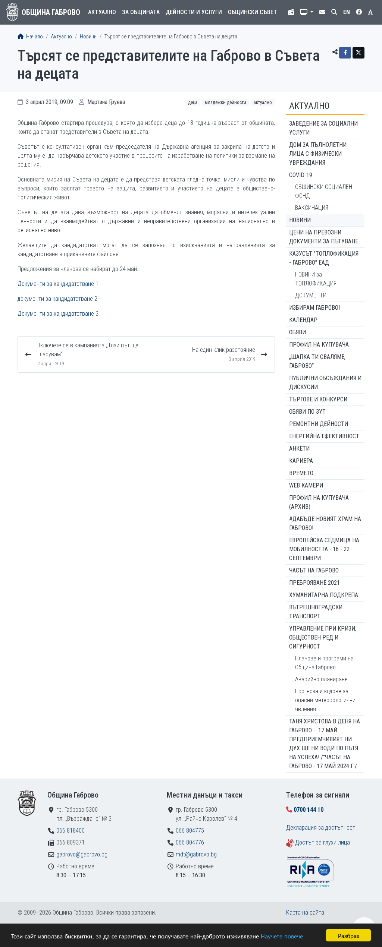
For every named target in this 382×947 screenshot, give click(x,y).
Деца (192, 102)
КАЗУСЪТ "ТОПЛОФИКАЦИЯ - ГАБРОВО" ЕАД (323, 258)
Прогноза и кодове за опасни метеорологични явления (325, 700)
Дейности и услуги (194, 12)
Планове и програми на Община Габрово (324, 663)
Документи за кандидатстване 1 (58, 283)
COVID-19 (300, 175)
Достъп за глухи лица (322, 842)
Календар (303, 319)
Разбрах (348, 935)
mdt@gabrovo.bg (196, 854)
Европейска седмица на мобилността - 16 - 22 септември (324, 549)
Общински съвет (252, 12)
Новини (88, 37)
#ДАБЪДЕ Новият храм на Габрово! (325, 523)
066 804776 (190, 842)
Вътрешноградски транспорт (315, 612)
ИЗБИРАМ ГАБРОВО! (314, 307)
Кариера (301, 460)
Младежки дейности (225, 102)
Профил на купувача (319, 344)
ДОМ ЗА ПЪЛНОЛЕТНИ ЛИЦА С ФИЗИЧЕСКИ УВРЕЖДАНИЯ (318, 153)
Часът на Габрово (314, 570)
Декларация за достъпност (320, 827)
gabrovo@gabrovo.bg (81, 854)
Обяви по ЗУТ (307, 411)
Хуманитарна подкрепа (323, 595)
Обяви (297, 332)
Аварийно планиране (321, 679)
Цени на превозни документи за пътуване (323, 237)
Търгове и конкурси (318, 399)
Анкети (299, 448)
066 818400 (70, 830)
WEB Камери (306, 485)
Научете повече (282, 935)
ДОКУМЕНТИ (310, 295)
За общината (141, 12)
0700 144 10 (308, 809)
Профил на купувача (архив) (319, 502)
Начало (34, 37)
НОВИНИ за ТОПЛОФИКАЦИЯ (315, 279)
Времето (301, 473)
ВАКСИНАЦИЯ (311, 207)
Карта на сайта (305, 912)
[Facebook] (345, 53)
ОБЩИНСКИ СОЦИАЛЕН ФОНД (323, 191)
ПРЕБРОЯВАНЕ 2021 (314, 582)
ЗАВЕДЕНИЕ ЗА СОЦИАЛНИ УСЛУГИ (323, 128)
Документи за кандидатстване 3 (58, 313)
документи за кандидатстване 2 (57, 298)
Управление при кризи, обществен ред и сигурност (322, 637)
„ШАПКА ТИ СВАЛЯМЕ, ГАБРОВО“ (317, 361)
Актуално (102, 12)
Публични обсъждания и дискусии (325, 383)
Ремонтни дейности (318, 423)
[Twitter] (358, 53)
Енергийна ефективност (324, 436)
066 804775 (190, 830)
